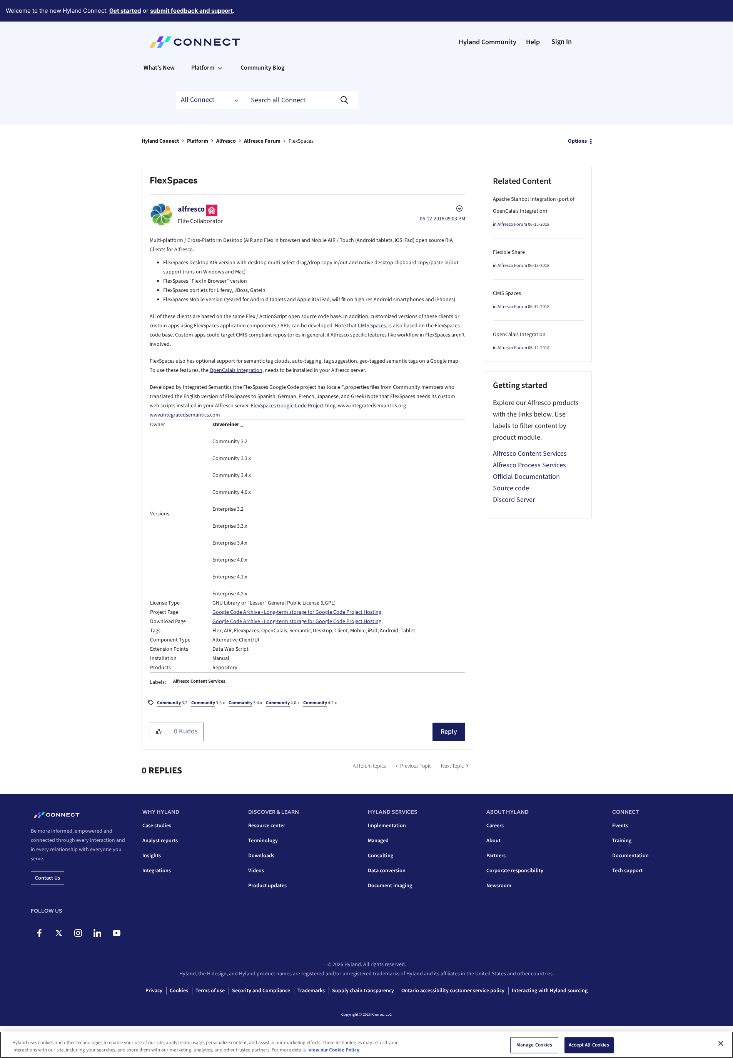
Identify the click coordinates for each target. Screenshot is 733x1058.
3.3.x (208, 703)
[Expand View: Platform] (220, 67)
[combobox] (301, 100)
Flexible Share (509, 252)
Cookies (179, 991)
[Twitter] (58, 933)
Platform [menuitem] (202, 67)
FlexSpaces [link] (301, 141)
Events (620, 826)
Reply (449, 731)
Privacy (153, 991)
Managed (378, 841)
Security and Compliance (261, 991)
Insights (151, 856)
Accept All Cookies (589, 1044)
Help (533, 42)
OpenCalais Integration (236, 370)
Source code (511, 488)
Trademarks (311, 991)
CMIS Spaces (372, 326)
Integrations (156, 871)
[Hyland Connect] (194, 42)
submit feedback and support (191, 10)
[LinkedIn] (97, 933)
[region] (366, 1044)
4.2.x (320, 703)
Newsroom (498, 886)
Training (621, 841)
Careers (495, 826)
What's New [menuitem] (159, 67)
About (493, 841)
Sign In (561, 42)
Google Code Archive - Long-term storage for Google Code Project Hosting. (297, 612)
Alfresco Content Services (199, 681)
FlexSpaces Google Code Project (287, 406)
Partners (496, 856)
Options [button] (577, 141)
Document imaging (390, 886)
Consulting (380, 856)
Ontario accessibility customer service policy (452, 991)
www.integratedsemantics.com (185, 415)
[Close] (720, 1043)
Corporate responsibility (514, 871)
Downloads (261, 856)
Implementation (387, 826)
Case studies (156, 826)
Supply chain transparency (363, 991)
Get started (125, 10)
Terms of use (210, 991)
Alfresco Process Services (529, 465)
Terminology (263, 841)
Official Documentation (526, 477)
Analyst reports (160, 841)
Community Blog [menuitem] (262, 67)
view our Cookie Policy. (335, 1049)
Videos (256, 871)
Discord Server (514, 500)
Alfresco (226, 141)
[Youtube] (116, 933)
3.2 (172, 703)
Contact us (47, 878)
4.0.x (282, 703)
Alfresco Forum (262, 141)
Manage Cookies (534, 1044)
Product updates (267, 886)
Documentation (630, 856)
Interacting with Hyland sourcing (550, 991)
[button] (159, 732)
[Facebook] (39, 933)
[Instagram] (78, 933)
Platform (197, 141)
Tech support (627, 871)
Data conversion (387, 871)
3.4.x (245, 703)
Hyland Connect (160, 141)
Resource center (266, 826)
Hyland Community (487, 42)
